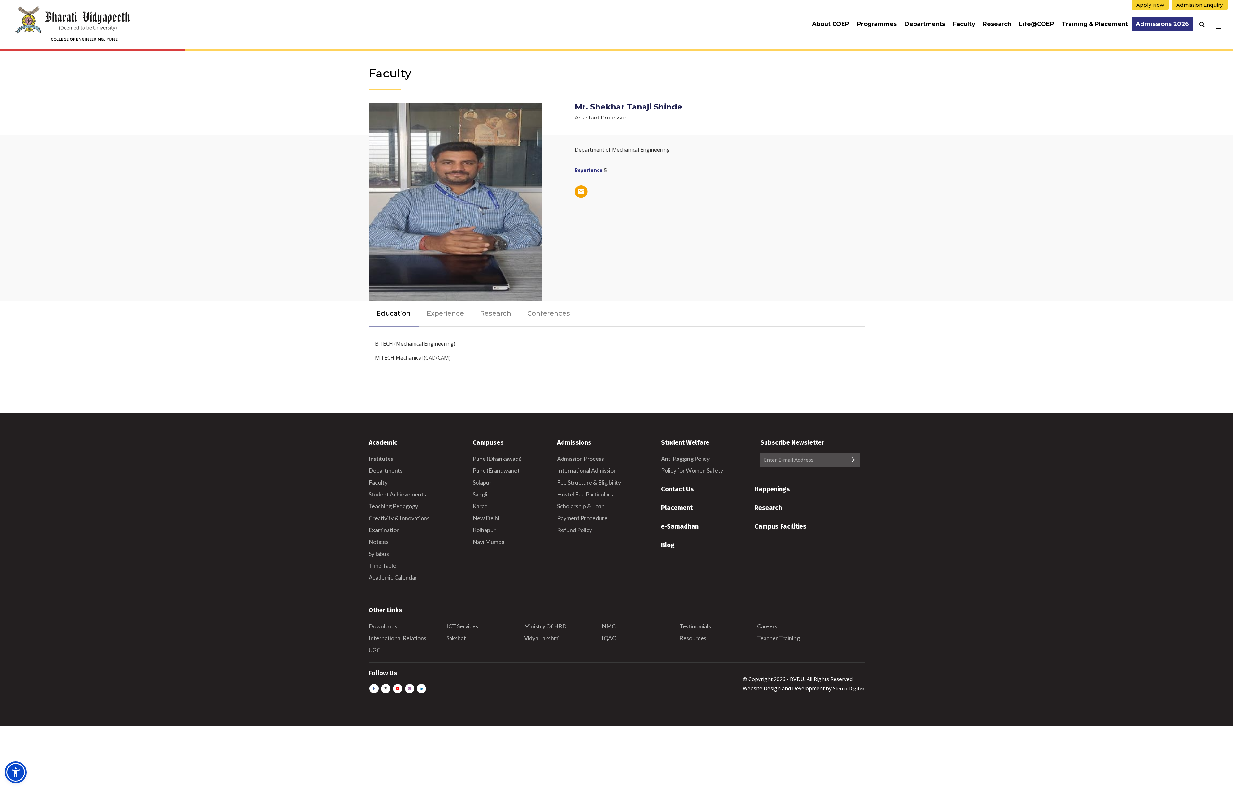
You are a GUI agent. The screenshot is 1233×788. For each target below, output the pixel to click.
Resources (692, 638)
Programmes (877, 24)
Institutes (381, 458)
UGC (374, 649)
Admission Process (580, 458)
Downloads (383, 626)
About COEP (830, 24)
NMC (609, 626)
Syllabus (379, 553)
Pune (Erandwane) (496, 470)
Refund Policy (574, 529)
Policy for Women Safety (692, 470)
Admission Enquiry (1199, 5)
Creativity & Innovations (399, 517)
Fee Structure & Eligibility (589, 482)
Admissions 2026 (1162, 24)
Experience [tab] (445, 313)
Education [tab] (394, 313)
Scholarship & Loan (581, 506)
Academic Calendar (393, 577)
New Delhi (486, 517)
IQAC (609, 638)
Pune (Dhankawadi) (497, 458)
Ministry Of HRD (545, 626)
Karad (480, 506)
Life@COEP (1036, 24)
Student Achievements (397, 494)
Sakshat (456, 638)
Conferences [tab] (548, 313)
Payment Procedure (582, 517)
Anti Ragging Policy (685, 458)
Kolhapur (484, 529)
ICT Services (462, 626)
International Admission (587, 470)
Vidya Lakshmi (542, 638)
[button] (15, 772)
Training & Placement (1095, 24)
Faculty (964, 24)
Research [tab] (495, 313)
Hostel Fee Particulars (585, 494)
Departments (925, 24)
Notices (379, 541)
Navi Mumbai (489, 541)
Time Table (382, 565)
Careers (767, 626)
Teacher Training (778, 638)
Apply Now (1150, 5)
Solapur (482, 482)
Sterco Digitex (849, 688)
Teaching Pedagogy (393, 506)
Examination (384, 529)
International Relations (397, 638)
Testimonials (695, 626)
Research (997, 24)
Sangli (480, 494)
